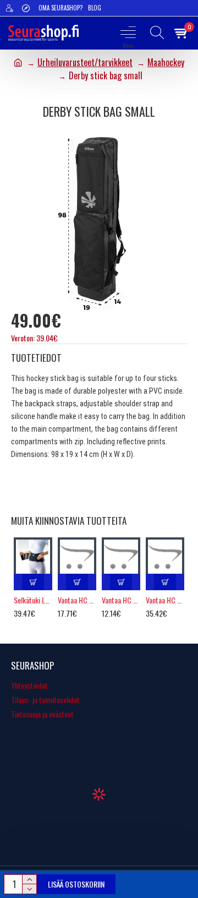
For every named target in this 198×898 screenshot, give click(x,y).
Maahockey (165, 62)
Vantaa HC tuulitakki (165, 600)
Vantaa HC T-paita (121, 600)
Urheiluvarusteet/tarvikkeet (85, 62)
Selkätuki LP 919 (33, 600)
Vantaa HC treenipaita (77, 600)
